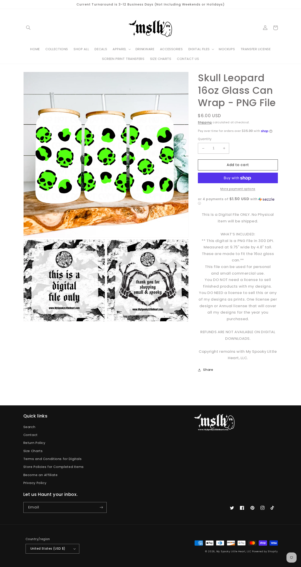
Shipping (205, 122)
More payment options (237, 189)
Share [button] (208, 370)
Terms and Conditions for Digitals (52, 459)
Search (29, 427)
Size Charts (33, 451)
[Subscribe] (101, 507)
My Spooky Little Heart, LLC (233, 551)
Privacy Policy (34, 483)
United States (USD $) (47, 549)
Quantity (205, 139)
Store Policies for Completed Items (53, 467)
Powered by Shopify (265, 551)
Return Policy (34, 443)
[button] (28, 28)
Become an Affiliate (40, 475)
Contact (30, 435)
